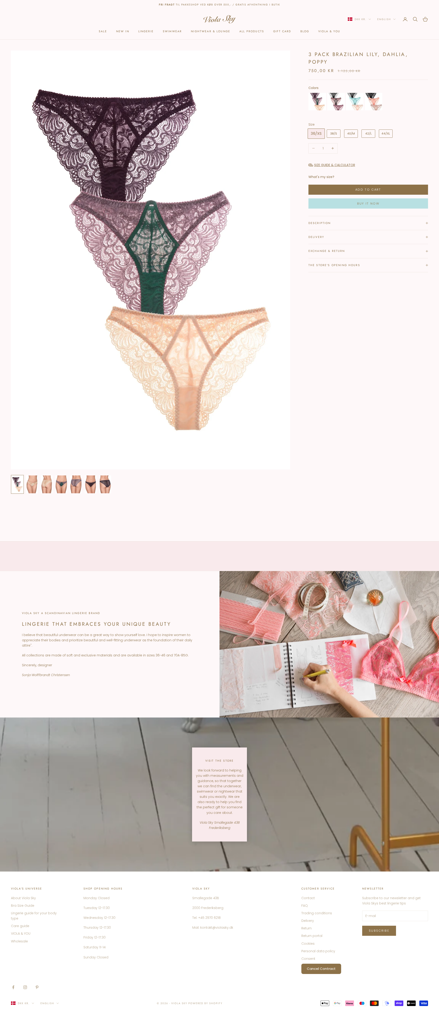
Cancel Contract (321, 968)
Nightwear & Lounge (210, 31)
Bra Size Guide (22, 905)
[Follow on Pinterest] (37, 987)
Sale (103, 31)
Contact (308, 898)
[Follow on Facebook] (13, 987)
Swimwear (172, 31)
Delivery (307, 920)
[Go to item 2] (32, 484)
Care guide (20, 926)
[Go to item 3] (46, 484)
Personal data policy (318, 951)
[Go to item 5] (76, 484)
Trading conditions (316, 913)
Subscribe (379, 930)
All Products (251, 31)
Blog (304, 31)
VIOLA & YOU (329, 31)
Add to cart (368, 189)
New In (122, 31)
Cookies (308, 943)
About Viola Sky (23, 898)
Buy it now (368, 203)
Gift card (282, 31)
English (384, 19)
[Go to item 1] (17, 484)
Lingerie (146, 31)
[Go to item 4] (61, 484)
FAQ (304, 905)
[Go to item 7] (105, 484)
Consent (308, 958)
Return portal (311, 935)
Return (306, 928)
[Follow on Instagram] (25, 987)
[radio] (317, 101)
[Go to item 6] (90, 484)
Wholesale (19, 941)
